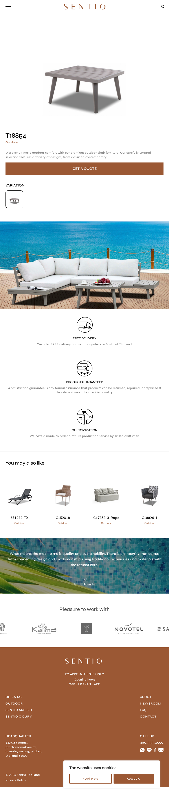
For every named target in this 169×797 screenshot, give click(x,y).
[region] (111, 774)
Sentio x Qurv (19, 716)
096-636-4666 (151, 743)
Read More (91, 778)
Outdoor (14, 703)
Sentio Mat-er (19, 710)
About (146, 697)
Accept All (134, 778)
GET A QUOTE (85, 168)
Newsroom (150, 703)
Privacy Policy (16, 780)
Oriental (14, 697)
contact (148, 716)
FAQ (143, 710)
